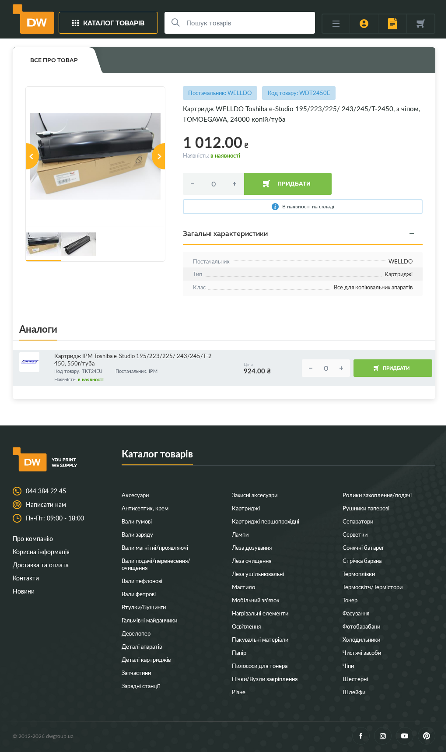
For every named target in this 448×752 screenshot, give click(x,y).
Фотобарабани (361, 626)
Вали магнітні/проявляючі (155, 547)
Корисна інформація (41, 552)
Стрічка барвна (362, 560)
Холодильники (361, 639)
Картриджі (246, 508)
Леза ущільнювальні (258, 573)
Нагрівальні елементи (260, 613)
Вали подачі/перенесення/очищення (156, 564)
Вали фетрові (139, 593)
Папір (239, 652)
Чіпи (348, 665)
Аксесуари (135, 495)
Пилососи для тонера (259, 665)
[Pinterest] (426, 736)
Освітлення (246, 626)
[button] (32, 156)
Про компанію (33, 538)
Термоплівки (359, 573)
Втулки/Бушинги (144, 607)
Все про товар (54, 60)
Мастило (243, 586)
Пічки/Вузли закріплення (265, 678)
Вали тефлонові (142, 580)
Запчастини (136, 672)
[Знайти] (175, 23)
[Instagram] (383, 736)
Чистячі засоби (362, 652)
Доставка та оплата (41, 565)
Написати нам (46, 505)
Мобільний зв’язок (256, 600)
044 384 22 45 (46, 491)
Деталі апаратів (142, 646)
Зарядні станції (141, 685)
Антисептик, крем (145, 508)
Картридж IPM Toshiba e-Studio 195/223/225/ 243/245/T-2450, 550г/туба (133, 359)
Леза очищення (251, 560)
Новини (24, 591)
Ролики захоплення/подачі (377, 495)
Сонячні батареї (363, 547)
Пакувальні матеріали (260, 639)
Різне (238, 692)
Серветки (355, 534)
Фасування (356, 613)
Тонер (350, 600)
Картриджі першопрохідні (265, 521)
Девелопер (136, 633)
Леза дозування (252, 547)
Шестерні (355, 678)
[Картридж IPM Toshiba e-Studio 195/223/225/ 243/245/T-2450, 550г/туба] (34, 362)
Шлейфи (354, 692)
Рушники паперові (366, 508)
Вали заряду (137, 534)
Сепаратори (358, 521)
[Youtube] (404, 736)
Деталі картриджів (146, 659)
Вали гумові (137, 521)
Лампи (240, 534)
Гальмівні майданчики (149, 620)
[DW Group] (33, 19)
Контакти (26, 578)
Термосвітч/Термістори (372, 586)
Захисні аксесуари (254, 495)
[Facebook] (361, 736)
